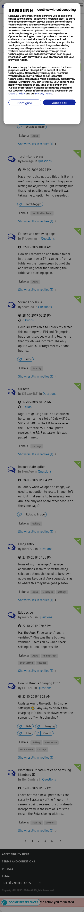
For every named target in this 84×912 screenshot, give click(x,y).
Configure (24, 103)
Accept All (59, 103)
